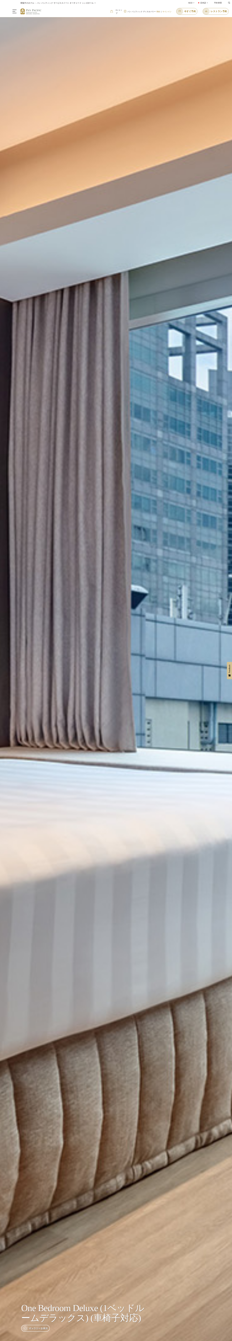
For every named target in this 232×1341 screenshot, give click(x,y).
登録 (158, 12)
